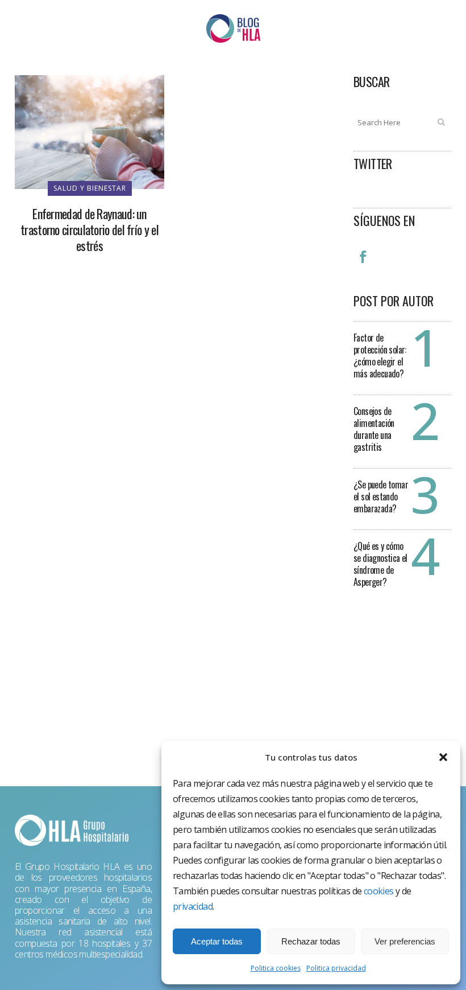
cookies (379, 891)
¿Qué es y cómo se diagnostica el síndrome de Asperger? (380, 564)
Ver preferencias (405, 941)
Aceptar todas (217, 941)
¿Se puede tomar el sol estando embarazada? (380, 496)
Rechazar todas (310, 941)
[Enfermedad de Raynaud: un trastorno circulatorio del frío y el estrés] (89, 131)
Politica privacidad (336, 968)
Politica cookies (276, 968)
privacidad (193, 906)
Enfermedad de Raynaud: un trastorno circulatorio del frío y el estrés (89, 229)
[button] (443, 757)
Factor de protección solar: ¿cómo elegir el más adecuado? (379, 355)
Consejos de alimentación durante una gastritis (373, 429)
